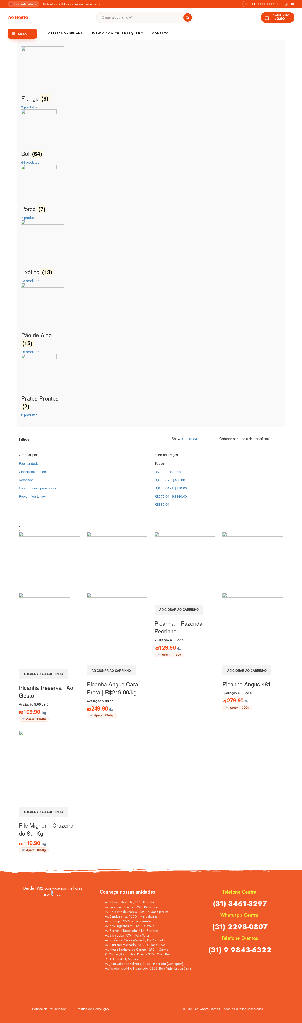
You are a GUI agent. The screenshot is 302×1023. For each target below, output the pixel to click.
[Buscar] (187, 17)
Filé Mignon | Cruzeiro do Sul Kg (46, 829)
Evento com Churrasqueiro (117, 33)
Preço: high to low (32, 496)
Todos (160, 463)
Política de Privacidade (49, 1008)
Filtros (24, 439)
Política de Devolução (92, 1008)
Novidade (26, 480)
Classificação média (34, 471)
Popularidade (29, 463)
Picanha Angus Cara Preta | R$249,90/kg (112, 688)
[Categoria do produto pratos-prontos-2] (151, 231)
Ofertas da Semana (65, 33)
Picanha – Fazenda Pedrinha (178, 627)
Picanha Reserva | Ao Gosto (46, 691)
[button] (43, 674)
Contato (160, 33)
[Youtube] (292, 4)
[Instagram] (286, 4)
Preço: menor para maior (37, 488)
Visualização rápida (25, 663)
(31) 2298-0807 (240, 927)
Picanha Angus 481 (246, 684)
